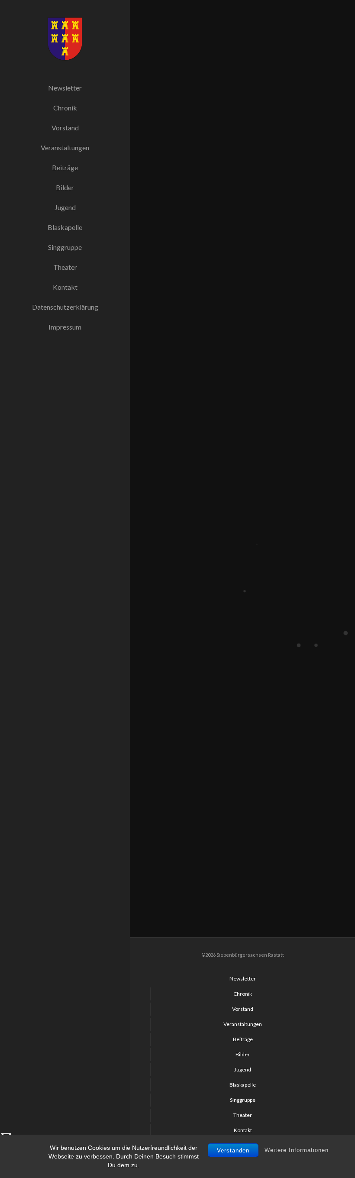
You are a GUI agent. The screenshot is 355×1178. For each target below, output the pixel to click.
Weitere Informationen (297, 1150)
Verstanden (233, 1150)
